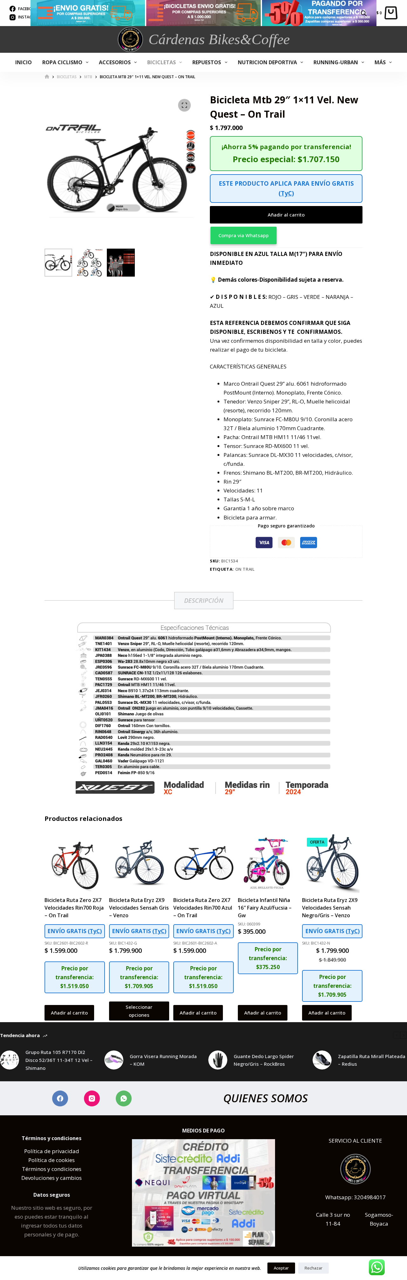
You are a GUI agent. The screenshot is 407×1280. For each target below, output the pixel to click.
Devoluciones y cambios (51, 1177)
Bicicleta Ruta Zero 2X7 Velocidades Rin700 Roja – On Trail (74, 908)
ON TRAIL (245, 569)
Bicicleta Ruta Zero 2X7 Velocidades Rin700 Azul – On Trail (202, 908)
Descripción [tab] (204, 600)
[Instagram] (92, 1098)
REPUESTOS (206, 62)
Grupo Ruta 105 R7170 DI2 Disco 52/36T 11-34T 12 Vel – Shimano (59, 1060)
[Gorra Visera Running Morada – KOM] (113, 1060)
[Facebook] (60, 1098)
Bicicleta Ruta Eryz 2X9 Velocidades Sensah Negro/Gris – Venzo (329, 908)
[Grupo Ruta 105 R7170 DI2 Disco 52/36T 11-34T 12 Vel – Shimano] (9, 1060)
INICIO (23, 62)
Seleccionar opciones (139, 1011)
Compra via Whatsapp (243, 235)
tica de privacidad (56, 1151)
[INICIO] (47, 76)
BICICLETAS (161, 62)
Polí (29, 1151)
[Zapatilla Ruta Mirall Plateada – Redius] (322, 1060)
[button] (286, 235)
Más (380, 62)
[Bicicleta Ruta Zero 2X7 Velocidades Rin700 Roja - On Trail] (75, 863)
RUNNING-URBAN (336, 62)
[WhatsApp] (124, 1098)
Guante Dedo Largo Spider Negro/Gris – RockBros (264, 1060)
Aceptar (281, 1268)
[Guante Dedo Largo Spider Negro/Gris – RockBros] (217, 1060)
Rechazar (313, 1268)
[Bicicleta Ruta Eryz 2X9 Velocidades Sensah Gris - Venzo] (139, 863)
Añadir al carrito (286, 214)
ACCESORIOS (115, 62)
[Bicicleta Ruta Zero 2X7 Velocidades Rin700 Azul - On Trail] (203, 863)
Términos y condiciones (51, 1169)
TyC (286, 193)
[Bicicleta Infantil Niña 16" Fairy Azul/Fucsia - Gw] (268, 863)
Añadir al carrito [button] (69, 1012)
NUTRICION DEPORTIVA (267, 62)
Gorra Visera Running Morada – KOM (163, 1060)
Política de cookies (51, 1160)
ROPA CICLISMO (62, 62)
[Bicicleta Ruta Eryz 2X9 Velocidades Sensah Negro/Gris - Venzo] (332, 863)
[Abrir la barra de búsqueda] (364, 13)
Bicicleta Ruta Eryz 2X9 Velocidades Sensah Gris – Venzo (139, 908)
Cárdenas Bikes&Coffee (219, 39)
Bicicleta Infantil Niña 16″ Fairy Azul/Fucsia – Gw (265, 908)
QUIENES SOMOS (265, 1098)
